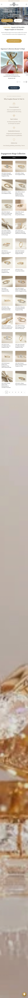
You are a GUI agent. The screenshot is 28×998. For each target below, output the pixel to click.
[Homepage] (14, 4)
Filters (14, 157)
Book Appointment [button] (7, 20)
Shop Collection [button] (14, 87)
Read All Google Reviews (14, 40)
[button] (1, 4)
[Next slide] (25, 82)
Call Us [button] (18, 20)
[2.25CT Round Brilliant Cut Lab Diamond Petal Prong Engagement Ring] (12, 62)
